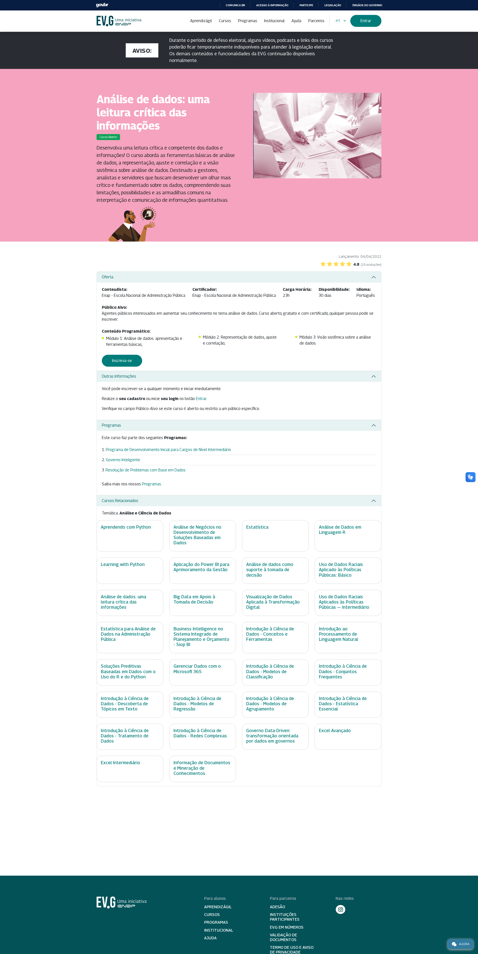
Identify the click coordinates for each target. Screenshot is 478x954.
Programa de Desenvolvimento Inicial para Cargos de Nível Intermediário (168, 449)
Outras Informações (119, 376)
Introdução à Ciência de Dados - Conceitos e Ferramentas (270, 634)
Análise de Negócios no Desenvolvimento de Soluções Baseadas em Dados (197, 534)
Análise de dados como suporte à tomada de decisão (269, 569)
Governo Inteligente (123, 459)
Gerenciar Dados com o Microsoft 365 (197, 668)
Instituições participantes (284, 917)
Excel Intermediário (120, 762)
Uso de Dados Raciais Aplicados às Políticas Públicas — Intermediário (344, 602)
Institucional (274, 20)
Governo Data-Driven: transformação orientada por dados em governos (272, 736)
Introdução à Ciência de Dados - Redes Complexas (200, 733)
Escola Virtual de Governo (119, 21)
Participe (306, 5)
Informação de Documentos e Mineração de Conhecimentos (202, 768)
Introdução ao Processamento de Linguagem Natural (338, 634)
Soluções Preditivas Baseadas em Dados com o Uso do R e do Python (128, 671)
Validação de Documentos (283, 937)
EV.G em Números (286, 927)
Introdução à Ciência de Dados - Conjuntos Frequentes (343, 671)
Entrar (365, 20)
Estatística (257, 527)
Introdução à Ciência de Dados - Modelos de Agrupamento (270, 703)
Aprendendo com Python (126, 527)
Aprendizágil (201, 20)
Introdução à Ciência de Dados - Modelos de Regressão (197, 703)
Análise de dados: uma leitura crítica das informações (123, 602)
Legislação (332, 5)
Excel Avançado (335, 730)
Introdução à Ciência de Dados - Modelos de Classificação (270, 671)
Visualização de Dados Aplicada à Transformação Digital (273, 602)
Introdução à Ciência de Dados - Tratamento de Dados (125, 736)
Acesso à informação (272, 5)
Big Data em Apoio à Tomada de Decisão (194, 599)
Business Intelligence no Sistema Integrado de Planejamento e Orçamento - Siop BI (201, 636)
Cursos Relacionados (120, 500)
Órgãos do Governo (367, 5)
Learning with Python (123, 564)
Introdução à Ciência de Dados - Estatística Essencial (343, 703)
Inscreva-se (122, 360)
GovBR (102, 5)
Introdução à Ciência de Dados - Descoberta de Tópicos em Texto (125, 703)
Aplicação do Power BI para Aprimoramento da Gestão (201, 567)
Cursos (225, 20)
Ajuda (296, 20)
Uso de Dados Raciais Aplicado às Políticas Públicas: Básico (341, 569)
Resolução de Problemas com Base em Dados (145, 470)
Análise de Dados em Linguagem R (340, 529)
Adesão (277, 906)
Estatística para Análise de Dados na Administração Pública (128, 634)
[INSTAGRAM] (341, 909)
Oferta (107, 277)
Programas (247, 20)
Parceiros (316, 20)
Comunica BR (235, 5)
